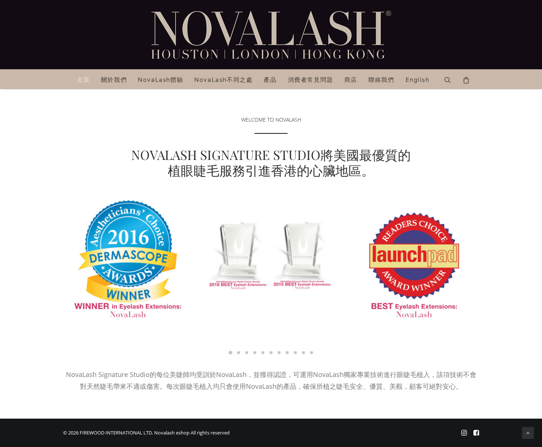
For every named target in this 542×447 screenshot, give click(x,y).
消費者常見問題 (310, 79)
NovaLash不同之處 (223, 79)
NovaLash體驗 (160, 79)
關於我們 (114, 79)
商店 (350, 79)
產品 (270, 79)
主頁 (83, 79)
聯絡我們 (381, 79)
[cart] (464, 79)
